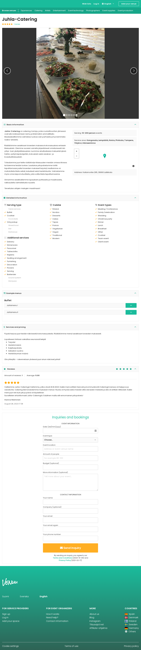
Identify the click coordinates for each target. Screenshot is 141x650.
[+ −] (105, 158)
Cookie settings (10, 646)
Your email (47, 516)
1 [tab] (64, 115)
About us (94, 614)
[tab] (70, 125)
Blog (92, 617)
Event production (125, 10)
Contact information (57, 621)
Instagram (95, 621)
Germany (133, 628)
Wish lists (86, 3)
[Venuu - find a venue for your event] (7, 3)
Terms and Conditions (62, 558)
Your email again (50, 525)
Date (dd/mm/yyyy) (52, 426)
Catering (38, 10)
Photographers (93, 10)
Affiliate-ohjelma (98, 628)
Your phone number (52, 534)
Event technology (76, 10)
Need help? (52, 617)
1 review (17, 24)
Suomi (5, 596)
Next (133, 70)
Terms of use (71, 646)
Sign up (6, 614)
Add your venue (128, 3)
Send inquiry (72, 548)
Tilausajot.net (97, 624)
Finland (132, 621)
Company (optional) (52, 507)
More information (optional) (55, 472)
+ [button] (76, 151)
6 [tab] (76, 115)
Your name (48, 497)
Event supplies (108, 10)
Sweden (132, 624)
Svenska (24, 596)
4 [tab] (71, 115)
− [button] (76, 156)
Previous (7, 70)
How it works (52, 614)
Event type (47, 435)
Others (132, 631)
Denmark (133, 617)
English (107, 3)
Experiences (26, 10)
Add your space (10, 621)
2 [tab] (67, 115)
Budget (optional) (51, 463)
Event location (49, 445)
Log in (96, 3)
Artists (47, 10)
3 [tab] (69, 115)
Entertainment (59, 10)
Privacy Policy (65, 560)
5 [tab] (74, 115)
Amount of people (51, 454)
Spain (131, 614)
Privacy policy (131, 646)
